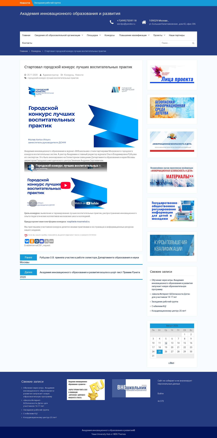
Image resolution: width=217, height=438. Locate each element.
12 (166, 343)
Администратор (51, 75)
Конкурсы (110, 35)
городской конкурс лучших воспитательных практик (53, 78)
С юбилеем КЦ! (159, 306)
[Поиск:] (179, 43)
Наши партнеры (177, 35)
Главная (26, 35)
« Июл (171, 363)
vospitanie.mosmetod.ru (78, 221)
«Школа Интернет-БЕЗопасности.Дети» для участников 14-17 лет (35, 403)
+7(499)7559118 (127, 20)
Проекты (157, 35)
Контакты (27, 43)
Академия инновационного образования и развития (70, 13)
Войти (161, 393)
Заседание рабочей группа (165, 301)
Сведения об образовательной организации (57, 35)
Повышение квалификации (133, 35)
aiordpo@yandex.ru (126, 24)
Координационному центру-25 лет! (169, 311)
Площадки (92, 35)
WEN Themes (119, 434)
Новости (79, 75)
